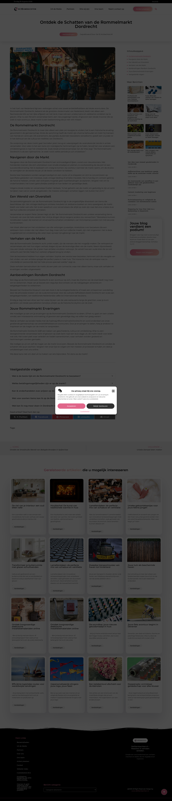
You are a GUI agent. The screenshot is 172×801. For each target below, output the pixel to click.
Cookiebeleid (84, 411)
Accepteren (71, 406)
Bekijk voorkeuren (100, 406)
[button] (113, 391)
